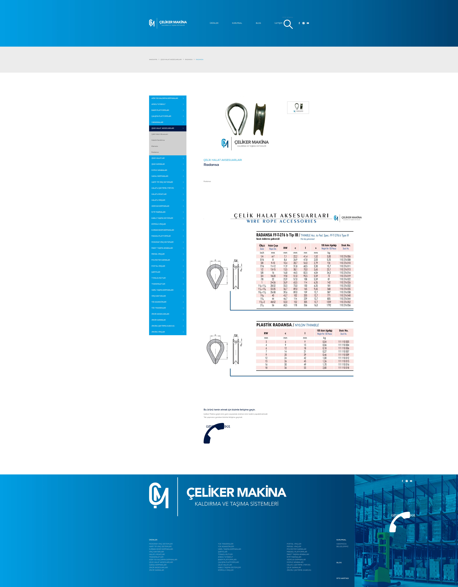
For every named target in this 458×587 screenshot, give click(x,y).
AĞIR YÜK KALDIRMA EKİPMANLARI (163, 560)
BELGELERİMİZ (342, 547)
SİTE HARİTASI (342, 578)
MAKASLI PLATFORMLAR (297, 552)
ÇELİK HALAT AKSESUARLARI (171, 59)
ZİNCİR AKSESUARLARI (158, 568)
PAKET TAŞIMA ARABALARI (298, 554)
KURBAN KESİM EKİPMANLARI (161, 549)
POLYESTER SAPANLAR (296, 549)
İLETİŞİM (278, 23)
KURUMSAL (237, 23)
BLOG (258, 23)
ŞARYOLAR (222, 552)
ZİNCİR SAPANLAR (156, 570)
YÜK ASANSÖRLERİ (226, 547)
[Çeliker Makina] (168, 23)
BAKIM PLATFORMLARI (227, 560)
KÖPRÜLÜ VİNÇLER (226, 570)
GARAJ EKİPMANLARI (158, 565)
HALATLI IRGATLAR (157, 554)
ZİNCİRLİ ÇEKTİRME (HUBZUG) (299, 570)
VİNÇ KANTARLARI (156, 552)
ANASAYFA (153, 59)
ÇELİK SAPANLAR (294, 568)
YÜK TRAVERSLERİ (225, 544)
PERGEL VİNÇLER (294, 547)
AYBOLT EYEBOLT (225, 557)
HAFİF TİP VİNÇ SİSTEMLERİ (160, 547)
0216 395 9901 (218, 426)
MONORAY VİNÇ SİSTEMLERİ (161, 544)
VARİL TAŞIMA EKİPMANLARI (229, 549)
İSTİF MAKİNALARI (294, 557)
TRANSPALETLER (156, 557)
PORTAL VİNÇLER (294, 544)
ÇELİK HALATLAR (225, 565)
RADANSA (189, 59)
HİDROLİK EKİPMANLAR (296, 560)
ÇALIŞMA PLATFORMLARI (228, 562)
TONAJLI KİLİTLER (225, 554)
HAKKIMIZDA (341, 544)
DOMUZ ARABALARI (295, 562)
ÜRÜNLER (214, 23)
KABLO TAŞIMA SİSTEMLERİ (229, 568)
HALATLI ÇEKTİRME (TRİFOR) (298, 565)
